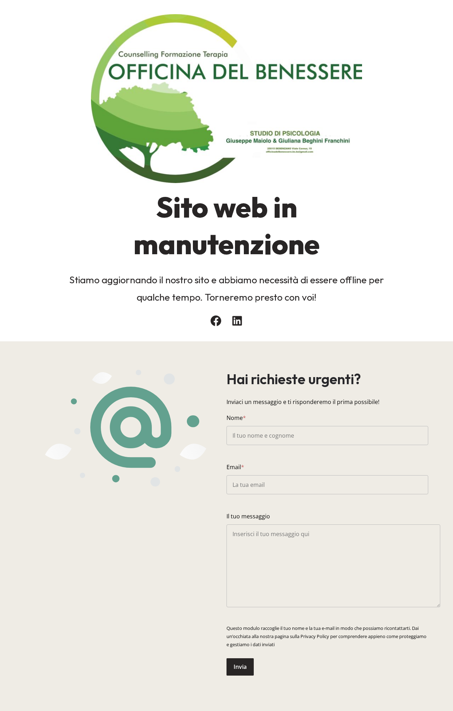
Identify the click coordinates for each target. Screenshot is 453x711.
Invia (240, 667)
